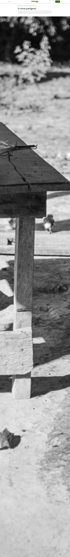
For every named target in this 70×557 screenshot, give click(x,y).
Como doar (57, 1)
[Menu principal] (9, 1)
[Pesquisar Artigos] (61, 1)
